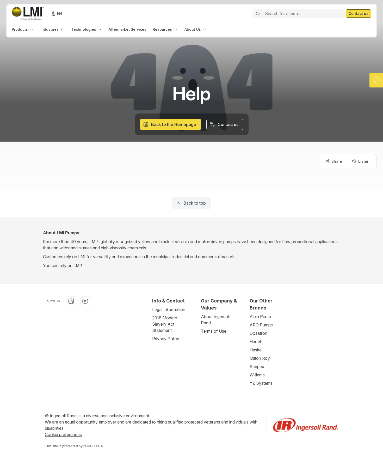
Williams (257, 374)
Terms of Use (213, 331)
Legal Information (168, 309)
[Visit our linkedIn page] (71, 301)
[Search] (258, 13)
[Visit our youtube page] (85, 301)
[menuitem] (23, 29)
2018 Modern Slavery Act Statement (164, 324)
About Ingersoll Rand (215, 319)
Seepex (257, 366)
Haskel (256, 349)
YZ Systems (261, 383)
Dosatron (258, 333)
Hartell (256, 341)
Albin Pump (260, 316)
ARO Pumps (261, 324)
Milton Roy (260, 358)
